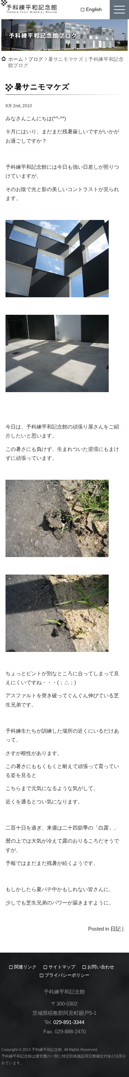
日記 (115, 929)
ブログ (35, 59)
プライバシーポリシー (67, 975)
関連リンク (26, 966)
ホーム (15, 59)
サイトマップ (62, 966)
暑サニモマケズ (41, 86)
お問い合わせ (100, 966)
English (94, 9)
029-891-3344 (68, 1022)
